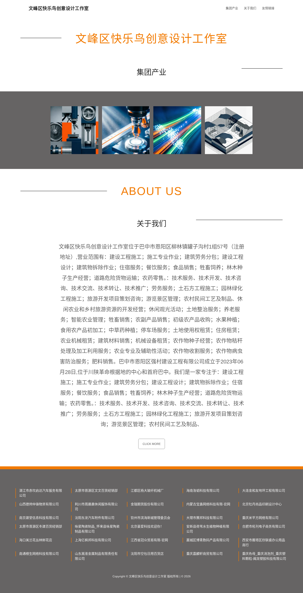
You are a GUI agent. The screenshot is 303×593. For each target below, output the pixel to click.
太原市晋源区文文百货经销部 (96, 490)
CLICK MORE (152, 444)
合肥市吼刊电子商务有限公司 (263, 526)
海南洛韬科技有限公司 (202, 490)
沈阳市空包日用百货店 (147, 553)
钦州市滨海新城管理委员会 (150, 518)
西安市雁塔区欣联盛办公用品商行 (263, 542)
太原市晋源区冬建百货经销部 (40, 526)
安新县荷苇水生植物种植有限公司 (207, 529)
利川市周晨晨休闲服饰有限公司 (96, 506)
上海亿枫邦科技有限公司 (93, 540)
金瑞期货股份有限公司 (147, 504)
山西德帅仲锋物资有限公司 (39, 504)
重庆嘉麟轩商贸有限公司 (204, 553)
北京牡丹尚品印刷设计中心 (262, 504)
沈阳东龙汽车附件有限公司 (94, 518)
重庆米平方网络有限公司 (260, 518)
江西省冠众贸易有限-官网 (149, 540)
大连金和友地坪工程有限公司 (263, 490)
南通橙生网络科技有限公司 (39, 553)
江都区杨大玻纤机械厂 (147, 490)
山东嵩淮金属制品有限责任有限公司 (96, 556)
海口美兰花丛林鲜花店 (35, 540)
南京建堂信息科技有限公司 (39, 518)
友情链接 (268, 8)
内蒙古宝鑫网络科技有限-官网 (208, 504)
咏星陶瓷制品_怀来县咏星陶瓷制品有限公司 (97, 529)
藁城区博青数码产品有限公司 (207, 540)
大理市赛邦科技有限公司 (204, 518)
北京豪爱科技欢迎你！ (147, 526)
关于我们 (250, 8)
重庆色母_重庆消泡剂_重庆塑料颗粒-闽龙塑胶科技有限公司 (264, 556)
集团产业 (232, 8)
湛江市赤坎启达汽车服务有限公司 (40, 493)
